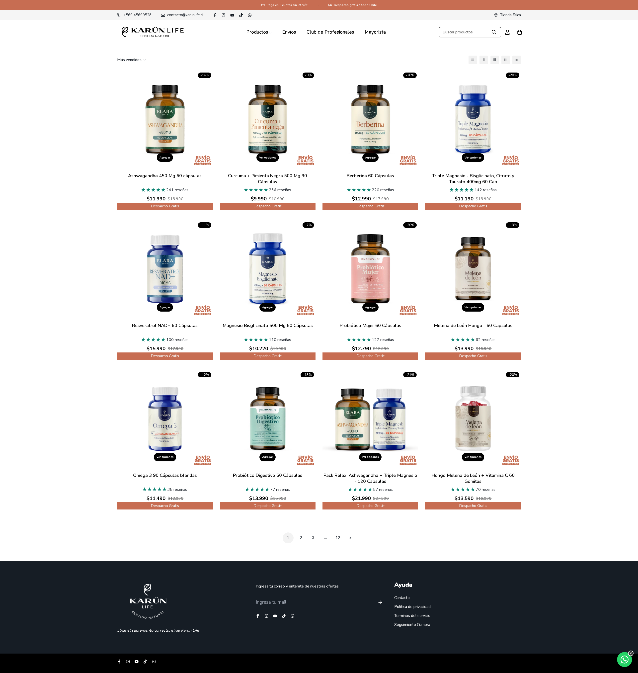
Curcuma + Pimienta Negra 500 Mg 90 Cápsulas (267, 179)
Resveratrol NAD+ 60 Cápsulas (165, 326)
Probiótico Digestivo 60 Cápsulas (267, 475)
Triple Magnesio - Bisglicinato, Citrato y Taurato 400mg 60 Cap (473, 179)
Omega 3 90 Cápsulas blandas (165, 475)
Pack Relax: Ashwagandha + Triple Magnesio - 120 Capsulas (370, 478)
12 (337, 537)
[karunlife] (152, 32)
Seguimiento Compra (412, 624)
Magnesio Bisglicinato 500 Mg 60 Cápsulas (268, 326)
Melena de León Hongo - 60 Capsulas (473, 326)
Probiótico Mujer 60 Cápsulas (370, 326)
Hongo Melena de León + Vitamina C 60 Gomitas (473, 478)
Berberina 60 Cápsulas (370, 176)
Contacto (402, 597)
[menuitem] (259, 32)
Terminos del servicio (412, 615)
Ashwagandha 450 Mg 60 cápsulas (165, 176)
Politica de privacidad (412, 606)
